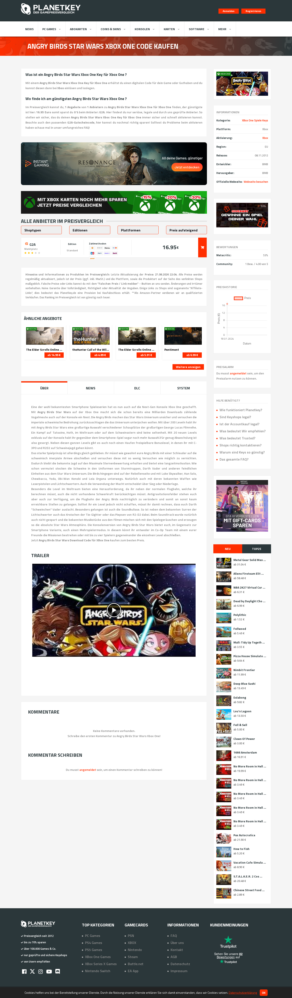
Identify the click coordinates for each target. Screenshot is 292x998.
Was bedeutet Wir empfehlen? (242, 431)
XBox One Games (98, 956)
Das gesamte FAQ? (234, 459)
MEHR (222, 29)
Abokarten (78, 29)
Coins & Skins (111, 29)
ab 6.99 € (192, 355)
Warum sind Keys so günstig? (242, 452)
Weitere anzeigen (188, 367)
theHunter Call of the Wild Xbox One (91, 349)
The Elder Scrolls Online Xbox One (137, 349)
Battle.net (135, 964)
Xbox (265, 138)
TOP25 (256, 548)
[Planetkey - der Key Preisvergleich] (51, 15)
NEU (228, 548)
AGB (174, 956)
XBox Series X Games (101, 964)
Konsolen (142, 29)
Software (196, 29)
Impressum (179, 971)
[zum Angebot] (202, 247)
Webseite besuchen (256, 182)
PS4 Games (93, 942)
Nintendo (135, 949)
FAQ (174, 935)
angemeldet (238, 373)
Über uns (177, 942)
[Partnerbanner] (242, 215)
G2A (32, 244)
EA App (133, 971)
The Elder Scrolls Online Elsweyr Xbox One (45, 349)
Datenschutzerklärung (243, 992)
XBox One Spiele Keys (255, 120)
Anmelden (228, 11)
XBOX (132, 942)
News (29, 29)
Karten (169, 29)
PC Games (49, 29)
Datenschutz (180, 964)
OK (263, 993)
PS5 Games (93, 949)
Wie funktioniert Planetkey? (241, 410)
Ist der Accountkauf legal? (239, 424)
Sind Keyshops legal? (235, 417)
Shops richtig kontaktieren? (240, 445)
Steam (133, 956)
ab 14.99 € (53, 355)
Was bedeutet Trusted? (237, 438)
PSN (131, 935)
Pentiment (171, 349)
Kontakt (177, 949)
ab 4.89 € (100, 355)
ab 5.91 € (146, 355)
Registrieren (253, 11)
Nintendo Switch (97, 971)
